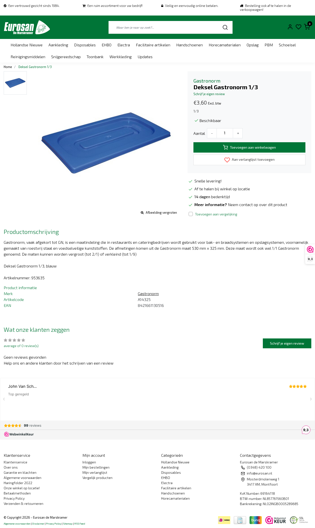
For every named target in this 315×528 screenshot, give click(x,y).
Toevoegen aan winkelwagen (253, 147)
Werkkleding (121, 56)
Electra (123, 44)
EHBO (106, 44)
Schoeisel (287, 44)
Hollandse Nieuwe (27, 44)
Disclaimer (38, 523)
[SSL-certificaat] (299, 519)
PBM (269, 44)
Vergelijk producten (97, 477)
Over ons (11, 467)
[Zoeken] (225, 27)
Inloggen (89, 462)
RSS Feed (79, 523)
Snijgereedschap (66, 56)
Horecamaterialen (225, 44)
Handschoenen (189, 44)
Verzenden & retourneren (23, 503)
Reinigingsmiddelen (28, 56)
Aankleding (58, 44)
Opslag (253, 44)
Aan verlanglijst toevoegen (253, 159)
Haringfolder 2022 (18, 483)
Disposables (85, 44)
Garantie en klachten (20, 472)
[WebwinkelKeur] (276, 519)
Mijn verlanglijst (94, 472)
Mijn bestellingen (96, 467)
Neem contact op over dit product (257, 204)
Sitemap (68, 523)
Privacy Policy (14, 498)
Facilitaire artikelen (153, 44)
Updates (145, 56)
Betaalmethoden (17, 493)
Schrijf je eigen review (209, 94)
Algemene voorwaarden (22, 477)
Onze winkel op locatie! (22, 488)
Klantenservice (15, 462)
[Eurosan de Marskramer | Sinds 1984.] (27, 27)
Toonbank (95, 56)
